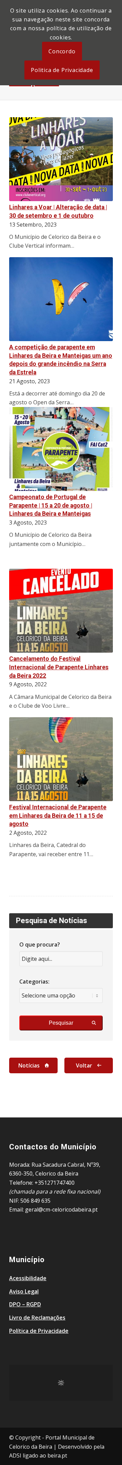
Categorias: (34, 981)
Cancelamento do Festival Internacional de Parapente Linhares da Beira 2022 (58, 667)
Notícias (29, 1065)
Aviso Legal (24, 1291)
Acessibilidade (27, 1278)
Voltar (84, 1065)
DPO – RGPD (25, 1304)
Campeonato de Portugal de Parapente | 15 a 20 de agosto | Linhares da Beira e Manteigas (50, 505)
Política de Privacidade (38, 1331)
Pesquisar (61, 1023)
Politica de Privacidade (62, 70)
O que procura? (39, 944)
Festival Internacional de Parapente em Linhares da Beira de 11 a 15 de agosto (57, 815)
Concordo (61, 51)
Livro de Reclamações (37, 1317)
